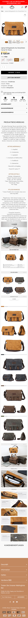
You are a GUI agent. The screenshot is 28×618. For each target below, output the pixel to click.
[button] (22, 7)
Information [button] (5, 570)
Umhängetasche (10, 87)
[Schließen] (26, 2)
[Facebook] (10, 602)
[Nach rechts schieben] (24, 25)
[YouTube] (17, 602)
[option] (14, 26)
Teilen (25, 14)
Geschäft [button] (4, 565)
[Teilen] (25, 14)
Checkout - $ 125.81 (14, 72)
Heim (2, 11)
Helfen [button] (3, 575)
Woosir (7, 83)
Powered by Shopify (15, 608)
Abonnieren (20, 597)
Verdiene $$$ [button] (6, 580)
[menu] (2, 7)
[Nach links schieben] (3, 25)
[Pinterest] (13, 602)
